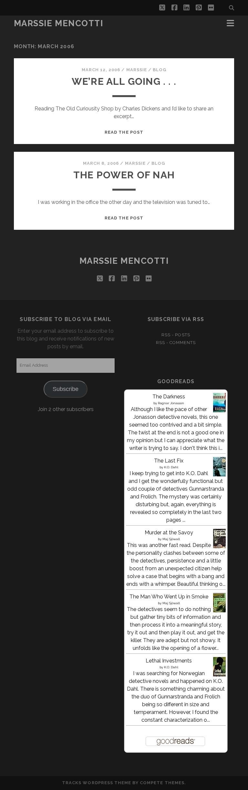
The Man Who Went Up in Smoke (168, 597)
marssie (136, 69)
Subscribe (65, 389)
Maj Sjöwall (171, 539)
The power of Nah (124, 175)
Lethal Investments (169, 661)
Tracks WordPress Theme (96, 782)
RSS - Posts (175, 334)
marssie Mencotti (58, 23)
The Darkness (168, 397)
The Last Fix (168, 461)
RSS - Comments (176, 342)
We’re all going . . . (124, 81)
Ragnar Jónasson (171, 403)
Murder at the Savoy (169, 532)
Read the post (124, 132)
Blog (159, 69)
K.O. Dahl (171, 467)
